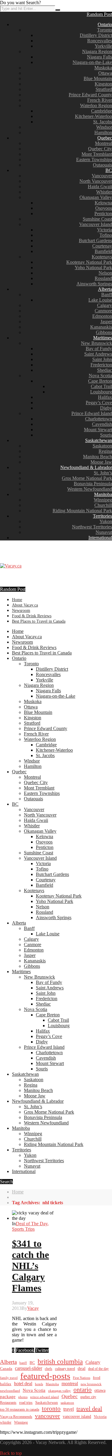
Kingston (103, 83)
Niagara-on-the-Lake (92, 62)
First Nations (81, 1377)
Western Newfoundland (89, 489)
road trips (26, 1402)
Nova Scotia (100, 375)
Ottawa (105, 73)
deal (81, 1368)
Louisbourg (101, 391)
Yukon (105, 521)
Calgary (104, 305)
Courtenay (102, 245)
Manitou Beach (97, 456)
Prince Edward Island (91, 413)
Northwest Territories (92, 526)
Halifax (105, 397)
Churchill (103, 505)
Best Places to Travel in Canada (38, 621)
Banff (106, 294)
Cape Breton (100, 381)
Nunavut (104, 532)
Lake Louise (100, 299)
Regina (105, 451)
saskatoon (67, 1402)
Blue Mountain (98, 78)
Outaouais (102, 164)
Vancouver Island (95, 224)
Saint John (102, 359)
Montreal (103, 143)
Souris (106, 435)
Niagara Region (97, 51)
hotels (39, 1384)
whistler (5, 1422)
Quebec (104, 137)
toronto (51, 1408)
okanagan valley (59, 1390)
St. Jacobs (102, 121)
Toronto (104, 29)
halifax (5, 1384)
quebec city (88, 1397)
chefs (48, 1369)
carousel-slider (28, 1368)
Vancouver (102, 175)
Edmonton (102, 316)
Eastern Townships (94, 159)
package (8, 1396)
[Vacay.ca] (11, 565)
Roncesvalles (99, 40)
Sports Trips (23, 1229)
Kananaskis (101, 326)
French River (99, 100)
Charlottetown (98, 418)
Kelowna (103, 202)
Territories (102, 516)
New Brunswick (96, 343)
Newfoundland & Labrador (86, 467)
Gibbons (104, 332)
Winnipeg (103, 499)
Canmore (103, 310)
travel (68, 1409)
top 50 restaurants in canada (19, 1409)
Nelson (105, 272)
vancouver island (77, 1416)
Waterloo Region (96, 105)
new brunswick (91, 1384)
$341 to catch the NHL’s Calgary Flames (30, 1265)
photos (22, 1397)
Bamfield (103, 251)
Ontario (105, 24)
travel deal (89, 1408)
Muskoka (103, 67)
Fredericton (101, 364)
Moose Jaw (101, 462)
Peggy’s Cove (99, 402)
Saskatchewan (98, 440)
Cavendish (102, 424)
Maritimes (102, 337)
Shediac (104, 370)
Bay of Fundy (99, 348)
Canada (6, 1369)
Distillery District (96, 35)
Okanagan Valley (95, 197)
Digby (106, 408)
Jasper (106, 321)
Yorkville (103, 46)
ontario (82, 1389)
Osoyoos (103, 208)
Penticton (103, 213)
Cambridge (101, 110)
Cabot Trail (101, 386)
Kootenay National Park (89, 262)
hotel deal (23, 1383)
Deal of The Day (31, 1223)
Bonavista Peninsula (93, 483)
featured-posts (45, 1376)
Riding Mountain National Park (82, 510)
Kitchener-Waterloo (93, 116)
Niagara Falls (99, 56)
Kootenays (102, 256)
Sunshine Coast (97, 218)
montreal (70, 1383)
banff (23, 1362)
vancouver (47, 1415)
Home (17, 599)
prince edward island (44, 1397)
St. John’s (103, 472)
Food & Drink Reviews (31, 616)
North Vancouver (95, 181)
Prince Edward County (90, 94)
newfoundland (10, 1390)
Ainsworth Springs (94, 283)
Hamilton (103, 132)
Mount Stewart (98, 429)
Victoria (104, 229)
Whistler (104, 191)
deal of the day (98, 1369)
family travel (9, 1377)
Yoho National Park (93, 267)
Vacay (33, 1308)
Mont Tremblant (97, 154)
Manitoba (103, 494)
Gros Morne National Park (87, 478)
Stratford (104, 89)
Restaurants (8, 1402)
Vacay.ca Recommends (16, 1417)
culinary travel (65, 1369)
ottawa (99, 1390)
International (100, 537)
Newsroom (21, 610)
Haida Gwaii (100, 186)
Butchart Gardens (95, 240)
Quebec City (100, 148)
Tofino (105, 235)
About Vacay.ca (25, 605)
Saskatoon (102, 445)
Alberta (105, 289)
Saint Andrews (98, 353)
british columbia (60, 1361)
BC (108, 170)
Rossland (103, 278)
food (96, 1377)
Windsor (104, 127)
